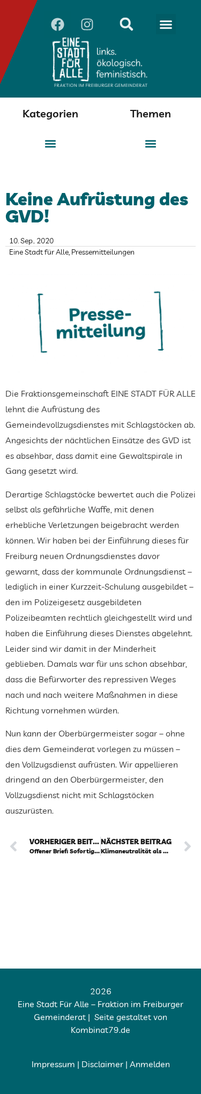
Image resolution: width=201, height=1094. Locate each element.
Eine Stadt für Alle (39, 252)
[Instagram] (87, 24)
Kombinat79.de (100, 1029)
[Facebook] (57, 24)
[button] (166, 24)
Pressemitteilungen (103, 252)
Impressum (53, 1064)
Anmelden (150, 1064)
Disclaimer (102, 1064)
